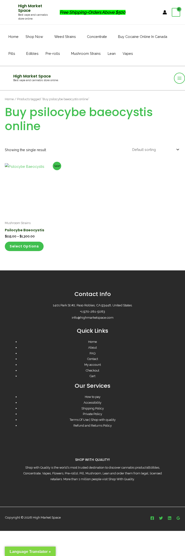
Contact (92, 359)
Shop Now (34, 37)
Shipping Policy (92, 408)
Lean (112, 53)
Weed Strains (65, 37)
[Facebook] (152, 518)
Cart (92, 376)
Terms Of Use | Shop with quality (93, 420)
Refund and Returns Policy (92, 425)
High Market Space (30, 8)
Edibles (32, 53)
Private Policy (92, 414)
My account (92, 364)
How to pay (92, 397)
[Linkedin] (170, 518)
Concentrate (97, 37)
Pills (11, 53)
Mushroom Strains (86, 53)
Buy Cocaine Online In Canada (142, 37)
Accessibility (92, 402)
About (92, 347)
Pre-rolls (53, 53)
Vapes (128, 53)
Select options (24, 246)
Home (13, 37)
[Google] (178, 518)
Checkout (92, 370)
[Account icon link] (165, 12)
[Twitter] (161, 518)
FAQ (92, 353)
